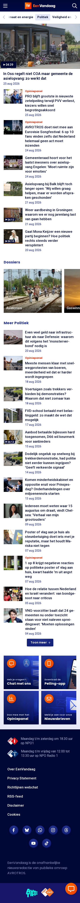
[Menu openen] (5, 6)
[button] (40, 642)
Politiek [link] (42, 17)
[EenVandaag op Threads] (66, 830)
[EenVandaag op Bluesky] (26, 830)
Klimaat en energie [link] (19, 17)
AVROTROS (16, 873)
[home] (40, 5)
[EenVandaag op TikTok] (46, 843)
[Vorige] (4, 17)
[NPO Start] (47, 893)
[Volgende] (76, 17)
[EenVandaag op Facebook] (13, 830)
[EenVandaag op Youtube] (33, 843)
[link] (33, 291)
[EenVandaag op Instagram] (53, 830)
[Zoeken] (74, 6)
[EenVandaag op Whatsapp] (40, 830)
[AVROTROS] (32, 893)
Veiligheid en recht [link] (66, 17)
